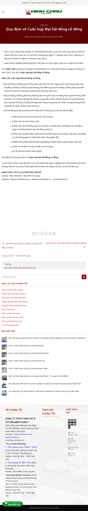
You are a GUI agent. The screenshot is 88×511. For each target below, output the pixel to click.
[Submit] (84, 277)
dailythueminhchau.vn (14, 440)
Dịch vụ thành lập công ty (12, 290)
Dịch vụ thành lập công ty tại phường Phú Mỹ (27, 361)
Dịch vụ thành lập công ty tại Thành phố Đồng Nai (29, 353)
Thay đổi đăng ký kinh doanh (14, 305)
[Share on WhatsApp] (33, 234)
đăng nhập (17, 268)
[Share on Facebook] (38, 234)
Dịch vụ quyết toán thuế (12, 321)
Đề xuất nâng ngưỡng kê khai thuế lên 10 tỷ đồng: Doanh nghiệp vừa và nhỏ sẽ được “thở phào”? (47, 338)
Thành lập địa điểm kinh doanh (15, 301)
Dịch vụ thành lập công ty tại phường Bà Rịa (26, 346)
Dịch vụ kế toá (8, 309)
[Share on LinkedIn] (54, 234)
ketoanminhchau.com (23, 434)
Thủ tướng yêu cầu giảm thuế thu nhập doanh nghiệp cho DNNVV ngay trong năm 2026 (44, 391)
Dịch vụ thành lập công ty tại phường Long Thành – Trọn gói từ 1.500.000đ (38, 376)
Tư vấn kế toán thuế (10, 325)
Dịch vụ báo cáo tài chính (12, 317)
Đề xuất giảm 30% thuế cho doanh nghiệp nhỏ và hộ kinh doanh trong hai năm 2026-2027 (45, 384)
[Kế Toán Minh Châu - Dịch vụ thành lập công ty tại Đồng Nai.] (44, 12)
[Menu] (3, 12)
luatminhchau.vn (12, 437)
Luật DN (44, 25)
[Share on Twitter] (42, 234)
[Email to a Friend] (46, 234)
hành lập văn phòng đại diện (14, 297)
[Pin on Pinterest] (50, 234)
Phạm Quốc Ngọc (55, 37)
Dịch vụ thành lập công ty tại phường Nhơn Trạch (28, 368)
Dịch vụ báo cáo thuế (11, 313)
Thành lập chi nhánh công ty (14, 294)
